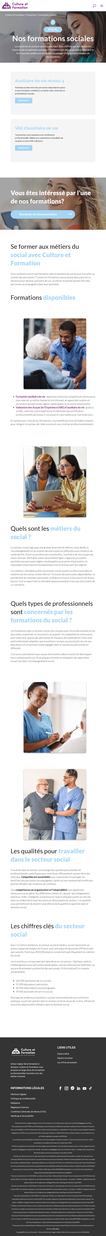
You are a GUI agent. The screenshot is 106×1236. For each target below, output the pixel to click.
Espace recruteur (65, 1058)
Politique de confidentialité (23, 1098)
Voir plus (56, 1229)
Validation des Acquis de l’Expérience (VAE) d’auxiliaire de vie (50, 407)
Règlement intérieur (20, 1107)
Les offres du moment (67, 1062)
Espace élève (63, 1053)
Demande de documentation (38, 214)
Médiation (15, 1103)
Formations (31, 15)
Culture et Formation (14, 15)
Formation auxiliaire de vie (30, 396)
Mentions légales (18, 1094)
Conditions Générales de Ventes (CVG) (28, 1111)
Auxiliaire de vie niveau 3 (39, 80)
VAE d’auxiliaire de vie (36, 128)
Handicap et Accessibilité (22, 1116)
